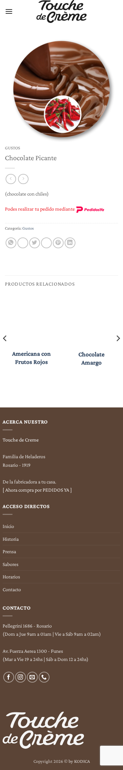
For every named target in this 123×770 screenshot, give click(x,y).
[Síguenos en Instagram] (20, 677)
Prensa (9, 551)
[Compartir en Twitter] (34, 242)
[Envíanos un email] (32, 677)
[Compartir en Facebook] (22, 242)
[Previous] (5, 351)
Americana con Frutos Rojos (31, 357)
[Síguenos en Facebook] (8, 677)
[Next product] (11, 179)
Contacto (12, 589)
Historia (11, 539)
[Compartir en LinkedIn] (70, 242)
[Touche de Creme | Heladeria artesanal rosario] (61, 11)
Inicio (8, 526)
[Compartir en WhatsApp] (11, 242)
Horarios (11, 576)
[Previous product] (23, 179)
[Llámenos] (44, 677)
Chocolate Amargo (91, 358)
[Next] (118, 351)
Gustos (12, 147)
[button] (9, 11)
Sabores (10, 564)
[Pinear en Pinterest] (58, 242)
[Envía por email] (46, 242)
